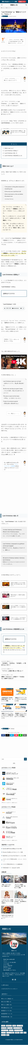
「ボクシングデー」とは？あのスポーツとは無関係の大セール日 (18, 618)
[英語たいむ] (14, 5)
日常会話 (12, 728)
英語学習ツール (7, 1013)
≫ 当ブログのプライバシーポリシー (9, 988)
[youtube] (13, 980)
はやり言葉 (4, 1028)
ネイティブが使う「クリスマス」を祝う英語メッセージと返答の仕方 (18, 607)
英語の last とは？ (9, 148)
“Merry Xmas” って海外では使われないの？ (17, 595)
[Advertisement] (14, 493)
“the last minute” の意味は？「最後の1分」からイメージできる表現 (17, 132)
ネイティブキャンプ (18, 1030)
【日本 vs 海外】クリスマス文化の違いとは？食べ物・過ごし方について (18, 584)
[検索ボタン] (26, 5)
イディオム (10, 1028)
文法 (21, 1032)
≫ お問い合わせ (4, 985)
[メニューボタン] (1, 5)
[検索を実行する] (25, 759)
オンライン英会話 (8, 998)
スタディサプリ (5, 1030)
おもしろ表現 (19, 1025)
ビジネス (3, 1032)
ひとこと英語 (7, 1004)
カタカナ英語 (7, 1001)
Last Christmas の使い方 (11, 153)
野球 (8, 1035)
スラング (11, 1030)
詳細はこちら (22, 1)
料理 (25, 1032)
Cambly (3, 1025)
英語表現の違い (7, 1016)
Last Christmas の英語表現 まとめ (13, 155)
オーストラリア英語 (18, 1028)
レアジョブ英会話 (10, 1032)
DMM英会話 (8, 1025)
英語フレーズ (5, 16)
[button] (3, 735)
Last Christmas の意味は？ (11, 150)
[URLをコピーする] (25, 735)
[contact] (15, 980)
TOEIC (14, 1025)
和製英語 (17, 1032)
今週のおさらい (7, 1007)
